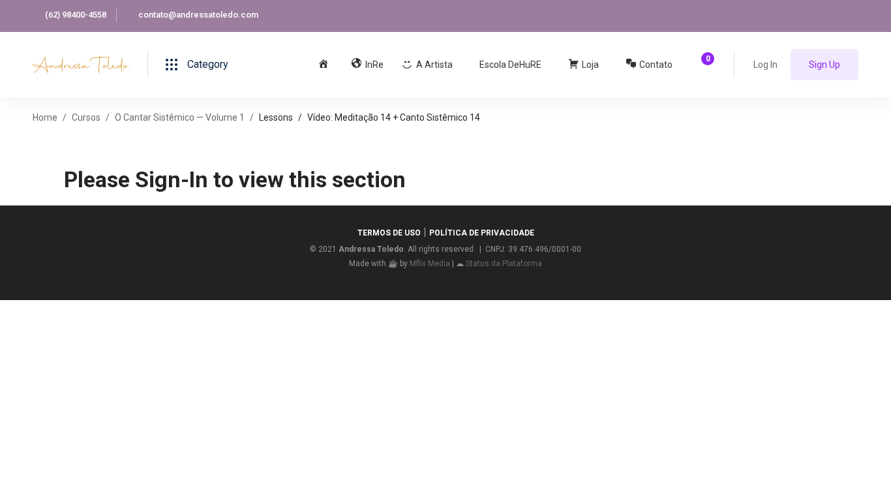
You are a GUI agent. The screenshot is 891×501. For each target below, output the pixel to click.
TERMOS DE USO (389, 232)
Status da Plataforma (504, 263)
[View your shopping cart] (703, 64)
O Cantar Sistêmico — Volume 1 (180, 117)
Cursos (86, 117)
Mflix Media (430, 263)
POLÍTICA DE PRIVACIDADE (481, 232)
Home (45, 117)
